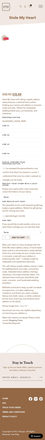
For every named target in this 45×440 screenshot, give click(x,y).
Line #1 (5, 126)
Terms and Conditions (13, 412)
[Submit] (41, 377)
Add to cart (18, 237)
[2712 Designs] (6, 7)
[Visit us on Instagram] (35, 400)
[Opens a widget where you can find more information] (35, 436)
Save (6, 38)
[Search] (21, 6)
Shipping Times (16, 320)
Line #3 (6, 144)
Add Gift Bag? (15, 216)
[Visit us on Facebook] (30, 400)
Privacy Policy (9, 416)
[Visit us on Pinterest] (40, 400)
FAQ (4, 403)
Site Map (15, 434)
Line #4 (6, 153)
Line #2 (6, 135)
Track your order (11, 407)
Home (5, 398)
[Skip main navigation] (41, 7)
